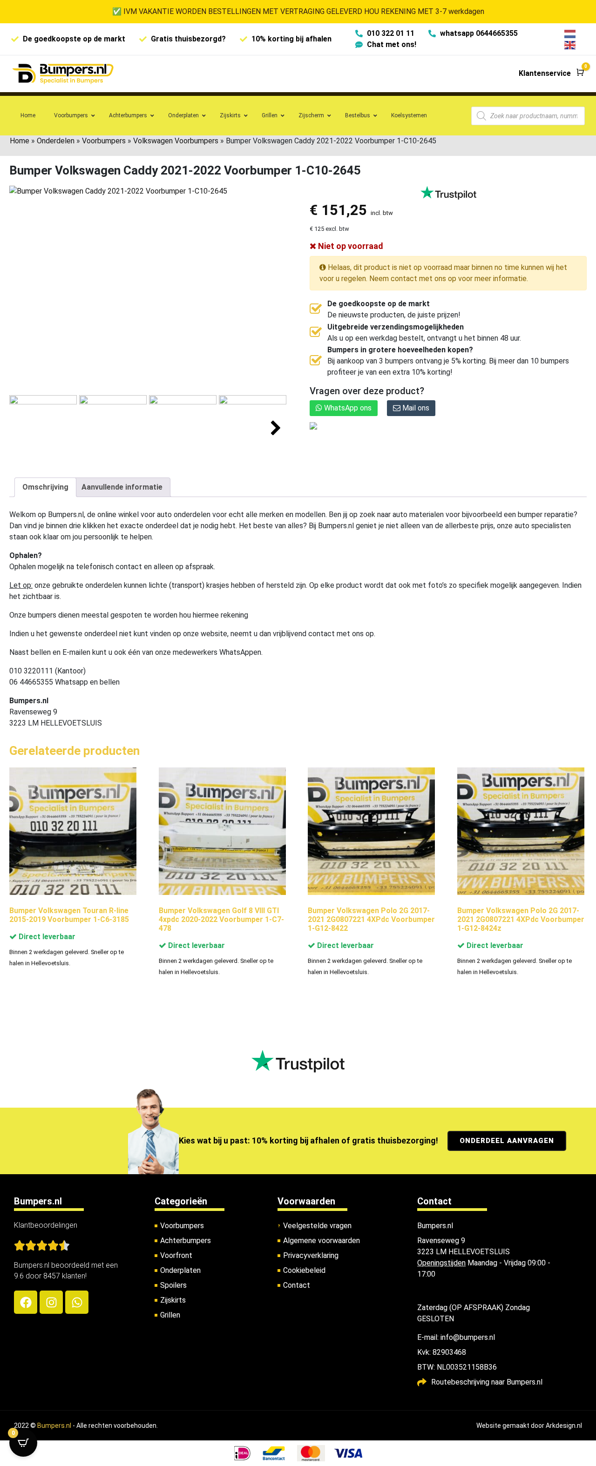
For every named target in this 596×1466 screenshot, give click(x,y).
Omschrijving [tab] (45, 487)
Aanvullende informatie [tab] (122, 487)
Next (276, 428)
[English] (570, 44)
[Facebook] (25, 1302)
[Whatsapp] (76, 1302)
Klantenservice (545, 73)
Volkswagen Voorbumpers (175, 140)
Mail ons (414, 407)
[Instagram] (51, 1302)
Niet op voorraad (349, 246)
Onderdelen (55, 140)
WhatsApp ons (347, 407)
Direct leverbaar (46, 936)
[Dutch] (570, 33)
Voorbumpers (104, 140)
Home (19, 140)
